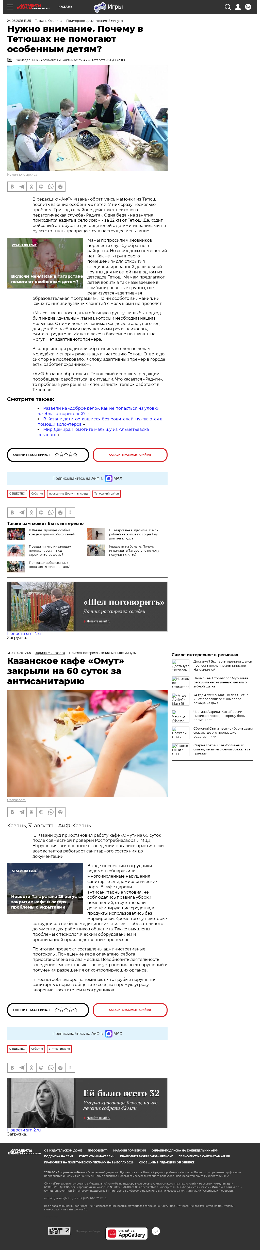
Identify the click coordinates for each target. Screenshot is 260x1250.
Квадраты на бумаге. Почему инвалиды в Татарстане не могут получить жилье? (135, 550)
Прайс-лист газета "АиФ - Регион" (146, 1156)
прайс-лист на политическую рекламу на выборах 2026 (88, 1162)
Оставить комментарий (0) (130, 454)
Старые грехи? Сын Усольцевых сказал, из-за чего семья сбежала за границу (221, 749)
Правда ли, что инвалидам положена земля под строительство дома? (50, 550)
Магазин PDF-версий (129, 1150)
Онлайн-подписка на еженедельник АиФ (185, 1150)
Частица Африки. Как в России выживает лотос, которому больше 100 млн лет (221, 716)
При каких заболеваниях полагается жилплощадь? (49, 565)
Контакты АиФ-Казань (96, 1156)
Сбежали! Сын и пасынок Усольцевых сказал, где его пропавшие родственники (223, 732)
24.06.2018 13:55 (19, 21)
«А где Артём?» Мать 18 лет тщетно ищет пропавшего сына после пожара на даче (221, 699)
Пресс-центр (97, 1150)
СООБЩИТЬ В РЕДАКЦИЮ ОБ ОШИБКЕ (166, 1162)
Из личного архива (22, 174)
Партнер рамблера (88, 1231)
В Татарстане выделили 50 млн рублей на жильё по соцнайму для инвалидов (133, 534)
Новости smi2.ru (24, 633)
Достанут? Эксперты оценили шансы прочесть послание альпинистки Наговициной (222, 665)
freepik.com (16, 800)
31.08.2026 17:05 (19, 653)
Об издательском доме (63, 1150)
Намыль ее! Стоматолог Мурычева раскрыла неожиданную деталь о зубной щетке (220, 682)
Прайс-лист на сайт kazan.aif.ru (204, 1156)
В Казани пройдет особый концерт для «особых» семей (52, 532)
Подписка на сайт (58, 1156)
